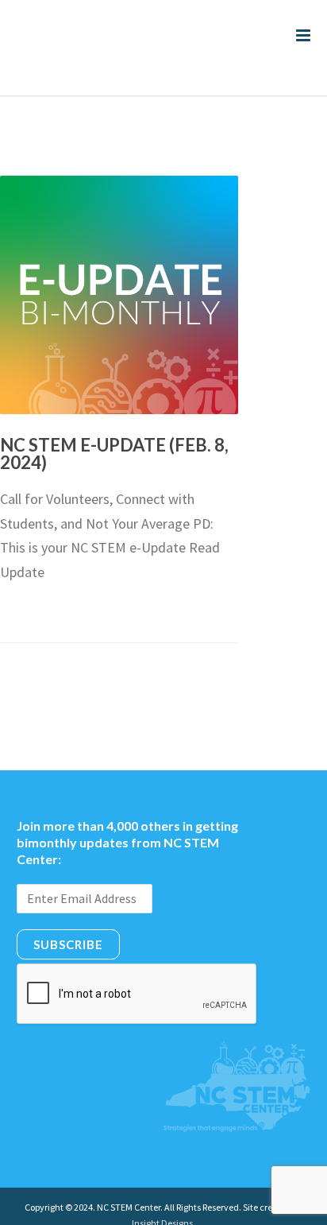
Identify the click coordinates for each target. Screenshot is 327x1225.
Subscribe (68, 912)
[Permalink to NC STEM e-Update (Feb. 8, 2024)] (119, 262)
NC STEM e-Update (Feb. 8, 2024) (114, 420)
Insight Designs (162, 1190)
